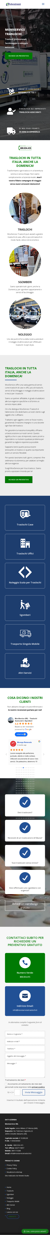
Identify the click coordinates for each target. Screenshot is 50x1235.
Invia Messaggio (33, 1092)
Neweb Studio (23, 1176)
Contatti (12, 1217)
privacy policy (38, 1087)
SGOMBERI (25, 282)
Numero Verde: (25, 972)
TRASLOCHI (25, 229)
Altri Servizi (25, 672)
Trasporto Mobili (13, 1201)
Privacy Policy (12, 1165)
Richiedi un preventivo (19, 56)
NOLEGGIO (25, 334)
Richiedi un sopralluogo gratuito (25, 905)
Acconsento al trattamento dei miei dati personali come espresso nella (25, 1085)
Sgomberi (25, 614)
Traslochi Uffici (25, 553)
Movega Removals (24, 742)
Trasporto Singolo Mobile (25, 643)
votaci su (20, 734)
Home (9, 1187)
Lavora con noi (12, 1212)
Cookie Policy (12, 1168)
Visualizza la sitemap (14, 1172)
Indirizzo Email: (25, 1005)
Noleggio (10, 1198)
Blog (8, 1208)
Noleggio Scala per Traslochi (25, 582)
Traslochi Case (25, 524)
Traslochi (10, 1191)
